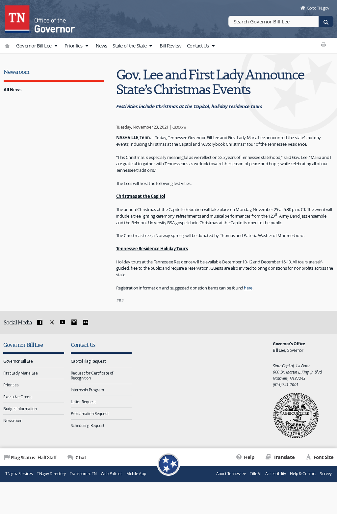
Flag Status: (34, 457)
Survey (326, 473)
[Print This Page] (323, 44)
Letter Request (83, 401)
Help (248, 457)
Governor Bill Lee (34, 45)
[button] (55, 45)
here (248, 288)
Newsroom (16, 72)
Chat (80, 457)
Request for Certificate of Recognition (92, 375)
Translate (283, 457)
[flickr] (85, 322)
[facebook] (39, 322)
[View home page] (18, 18)
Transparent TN (83, 473)
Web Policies (111, 473)
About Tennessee (231, 473)
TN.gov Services (19, 473)
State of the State (130, 45)
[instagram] (74, 322)
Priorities (74, 45)
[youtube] (62, 322)
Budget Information (20, 408)
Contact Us (198, 45)
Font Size (322, 457)
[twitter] (51, 322)
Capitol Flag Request (88, 361)
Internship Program (87, 389)
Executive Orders (18, 396)
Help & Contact (303, 473)
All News (12, 90)
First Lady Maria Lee (20, 373)
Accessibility (275, 473)
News (101, 45)
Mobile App (136, 473)
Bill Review (171, 45)
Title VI (255, 473)
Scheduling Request (87, 425)
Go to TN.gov (318, 8)
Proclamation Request (90, 413)
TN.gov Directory (51, 473)
